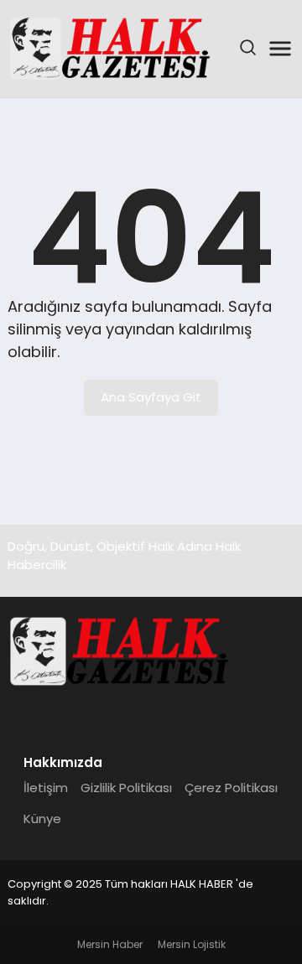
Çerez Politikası (231, 787)
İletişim (45, 787)
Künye (42, 818)
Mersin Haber (110, 944)
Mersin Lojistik (192, 944)
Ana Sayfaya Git (151, 397)
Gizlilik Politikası (126, 787)
